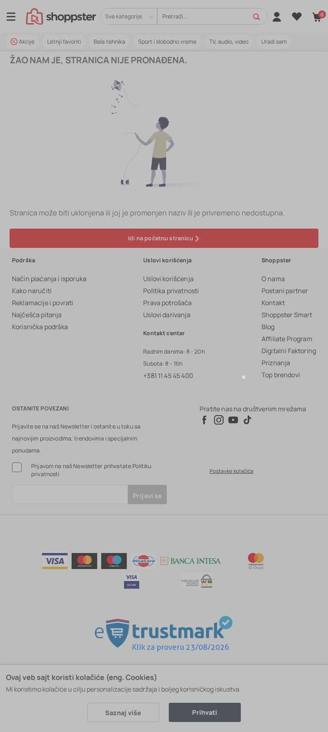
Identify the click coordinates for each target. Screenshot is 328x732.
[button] (164, 377)
